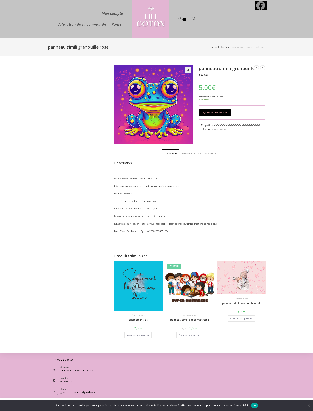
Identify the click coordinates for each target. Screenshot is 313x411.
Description (170, 153)
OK (254, 405)
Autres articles (219, 129)
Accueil (215, 47)
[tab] (170, 153)
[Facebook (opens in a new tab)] (261, 5)
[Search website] (193, 18)
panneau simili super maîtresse (189, 319)
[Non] (308, 405)
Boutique (226, 47)
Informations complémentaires (198, 153)
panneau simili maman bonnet (241, 303)
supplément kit (138, 319)
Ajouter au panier (215, 112)
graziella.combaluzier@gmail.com (77, 392)
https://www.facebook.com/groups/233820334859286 (141, 231)
